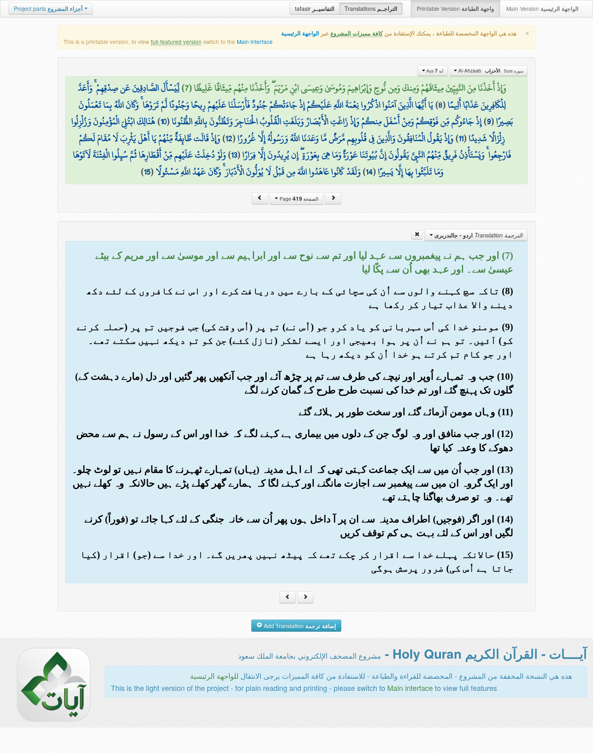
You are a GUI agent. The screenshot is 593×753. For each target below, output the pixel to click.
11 (461, 138)
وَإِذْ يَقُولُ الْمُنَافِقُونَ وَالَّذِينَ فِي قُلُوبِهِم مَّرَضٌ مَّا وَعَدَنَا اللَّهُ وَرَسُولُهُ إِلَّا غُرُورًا (345, 138)
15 (147, 172)
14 (369, 172)
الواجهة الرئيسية (300, 33)
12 (229, 138)
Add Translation (299, 626)
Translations (371, 8)
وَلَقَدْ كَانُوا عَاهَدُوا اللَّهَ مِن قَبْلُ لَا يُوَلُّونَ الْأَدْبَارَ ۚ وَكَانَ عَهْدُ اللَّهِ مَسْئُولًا (258, 172)
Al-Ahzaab (490, 70)
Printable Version (455, 8)
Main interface (255, 41)
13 (234, 155)
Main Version (542, 8)
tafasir (314, 8)
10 (164, 121)
